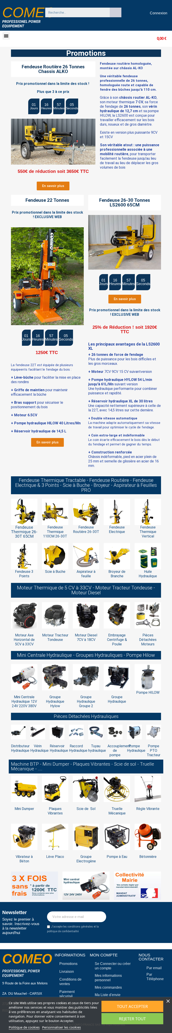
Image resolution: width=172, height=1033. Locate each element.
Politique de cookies (24, 1027)
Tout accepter (132, 1006)
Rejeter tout (132, 1018)
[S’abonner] (100, 916)
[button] (6, 36)
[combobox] (75, 12)
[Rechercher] (115, 12)
